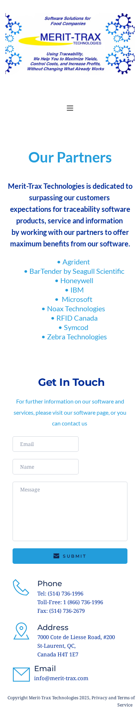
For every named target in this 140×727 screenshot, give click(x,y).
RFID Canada (77, 317)
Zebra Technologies (77, 336)
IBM (77, 289)
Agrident (76, 261)
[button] (70, 108)
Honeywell (76, 280)
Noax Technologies (77, 308)
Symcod (77, 327)
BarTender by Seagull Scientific (76, 271)
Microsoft (78, 299)
